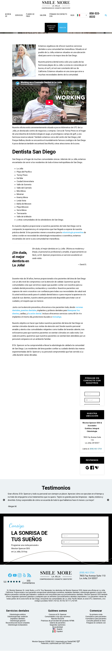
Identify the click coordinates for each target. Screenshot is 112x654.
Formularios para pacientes (96, 620)
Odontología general (17, 624)
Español (60, 635)
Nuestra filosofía (57, 622)
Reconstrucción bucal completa (18, 626)
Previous (4, 502)
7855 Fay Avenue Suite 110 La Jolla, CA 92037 (92, 440)
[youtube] (15, 580)
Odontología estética (18, 618)
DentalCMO (72, 645)
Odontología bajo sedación (17, 620)
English (59, 632)
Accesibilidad (57, 630)
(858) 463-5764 (96, 449)
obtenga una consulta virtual (51, 27)
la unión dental (34, 313)
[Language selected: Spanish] (82, 15)
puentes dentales (28, 310)
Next (108, 502)
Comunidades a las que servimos (57, 620)
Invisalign (57, 317)
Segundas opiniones (57, 628)
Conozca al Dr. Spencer (57, 618)
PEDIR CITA (63, 27)
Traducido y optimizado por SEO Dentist (56, 646)
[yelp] (24, 580)
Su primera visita (96, 618)
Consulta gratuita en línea (96, 624)
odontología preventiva (72, 232)
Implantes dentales (17, 622)
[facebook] (10, 580)
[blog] (29, 580)
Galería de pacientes (57, 626)
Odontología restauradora (17, 628)
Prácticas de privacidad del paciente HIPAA (57, 624)
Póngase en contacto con (96, 626)
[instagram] (19, 580)
